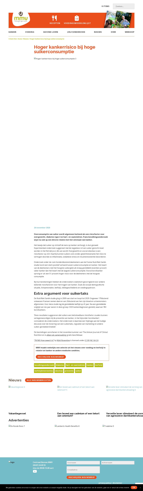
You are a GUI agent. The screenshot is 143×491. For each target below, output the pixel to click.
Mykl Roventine (63, 340)
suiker (78, 371)
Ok (133, 487)
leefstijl (98, 365)
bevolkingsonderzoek (44, 365)
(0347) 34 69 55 (39, 465)
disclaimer (117, 483)
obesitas (59, 371)
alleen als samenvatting (56, 335)
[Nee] (140, 487)
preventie (69, 371)
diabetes (60, 365)
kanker (90, 365)
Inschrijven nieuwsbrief (51, 357)
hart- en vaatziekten (75, 365)
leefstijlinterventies (44, 371)
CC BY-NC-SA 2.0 (91, 340)
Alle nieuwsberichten (39, 380)
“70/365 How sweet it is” (44, 340)
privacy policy (105, 483)
